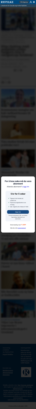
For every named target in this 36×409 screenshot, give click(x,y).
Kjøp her (18, 212)
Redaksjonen (8, 370)
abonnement (22, 228)
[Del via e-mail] (21, 70)
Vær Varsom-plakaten (25, 385)
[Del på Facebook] (14, 70)
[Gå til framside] (9, 2)
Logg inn (31, 2)
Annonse (6, 375)
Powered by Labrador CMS (18, 406)
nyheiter (5, 78)
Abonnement (8, 373)
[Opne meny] (34, 2)
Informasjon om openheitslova (18, 400)
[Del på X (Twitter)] (17, 70)
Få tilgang (24, 2)
